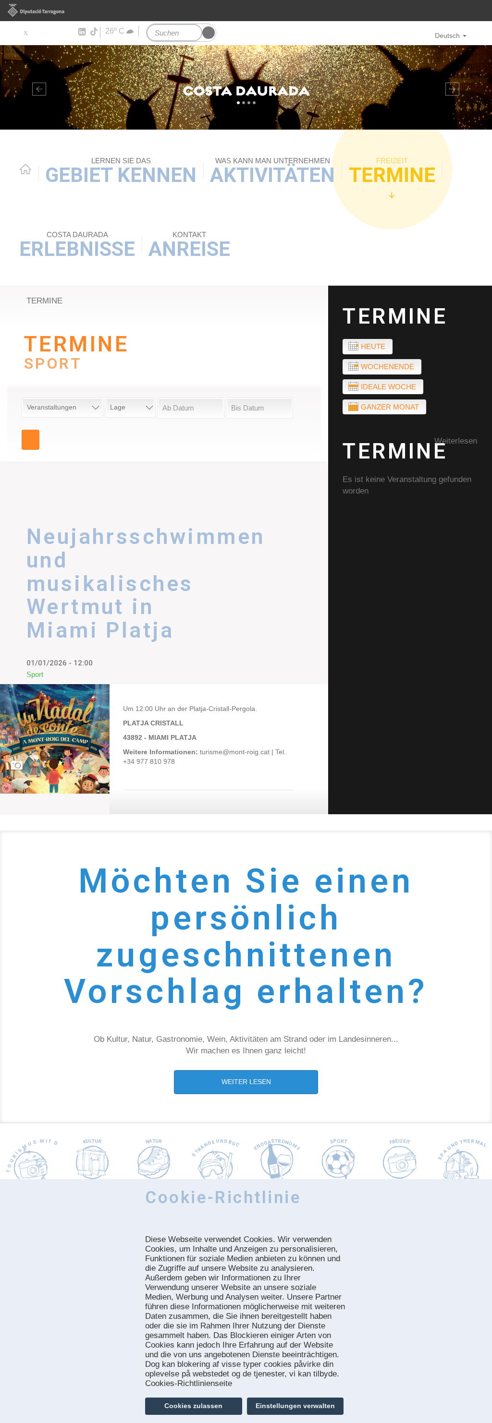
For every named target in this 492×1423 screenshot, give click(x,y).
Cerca (30, 440)
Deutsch (447, 35)
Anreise (189, 245)
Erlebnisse (77, 245)
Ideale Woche (388, 387)
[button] (37, 87)
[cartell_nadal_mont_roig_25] (55, 739)
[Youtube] (53, 32)
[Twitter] (25, 32)
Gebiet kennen (121, 172)
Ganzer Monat (390, 407)
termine (44, 300)
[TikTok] (94, 31)
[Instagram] (68, 32)
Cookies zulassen (193, 1406)
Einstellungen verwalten (295, 1406)
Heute (373, 346)
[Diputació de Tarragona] (246, 10)
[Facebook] (39, 32)
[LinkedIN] (81, 32)
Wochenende (387, 366)
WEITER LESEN (246, 1081)
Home (25, 169)
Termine (392, 172)
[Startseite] (246, 87)
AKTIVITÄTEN (272, 172)
